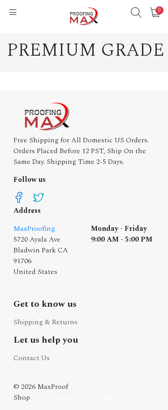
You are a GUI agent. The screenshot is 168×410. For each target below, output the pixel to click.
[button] (136, 14)
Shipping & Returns (45, 322)
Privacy (63, 397)
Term (103, 397)
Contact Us (31, 358)
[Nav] (13, 13)
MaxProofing (34, 228)
